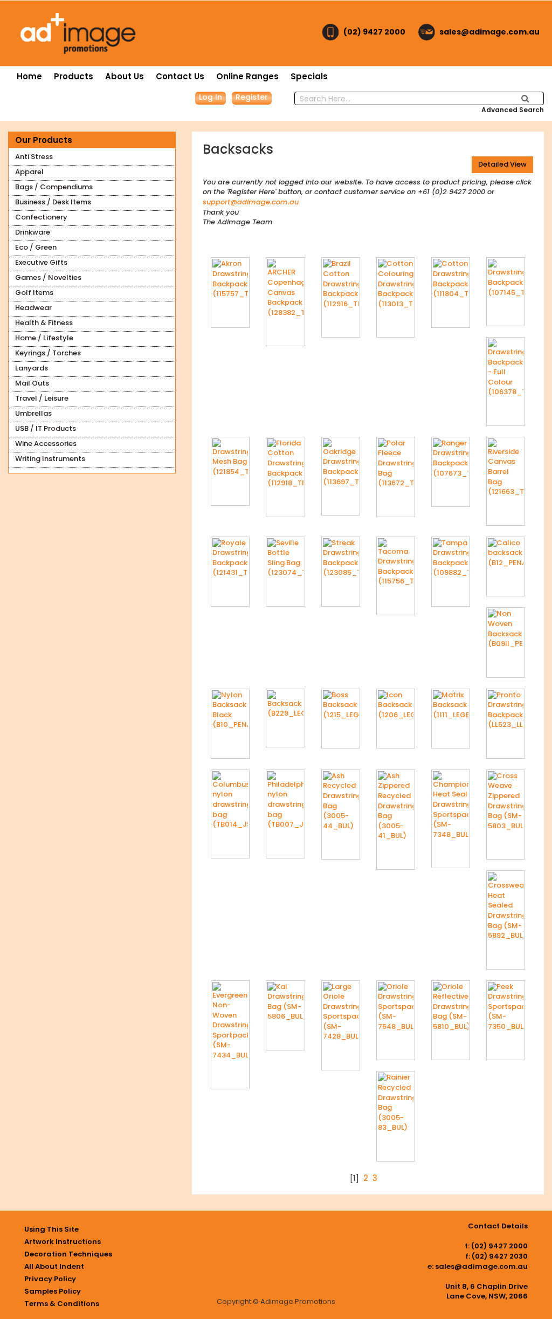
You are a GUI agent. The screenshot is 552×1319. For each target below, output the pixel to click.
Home (29, 76)
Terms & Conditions (61, 1304)
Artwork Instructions (62, 1241)
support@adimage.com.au (251, 202)
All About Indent (54, 1266)
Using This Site (51, 1229)
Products (73, 76)
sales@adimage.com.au (489, 31)
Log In (210, 97)
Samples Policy (52, 1291)
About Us (124, 76)
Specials (309, 76)
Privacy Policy (50, 1279)
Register (252, 97)
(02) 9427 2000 (374, 31)
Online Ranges (247, 76)
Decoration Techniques (68, 1254)
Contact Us (180, 76)
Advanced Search (512, 109)
